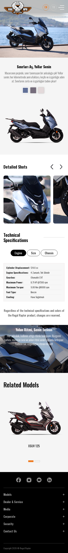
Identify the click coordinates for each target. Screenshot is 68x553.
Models (7, 494)
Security (8, 524)
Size (33, 253)
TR (53, 7)
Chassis (49, 253)
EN (45, 7)
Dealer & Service (13, 502)
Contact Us (10, 531)
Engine (18, 253)
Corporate (9, 516)
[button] (52, 166)
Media (6, 509)
